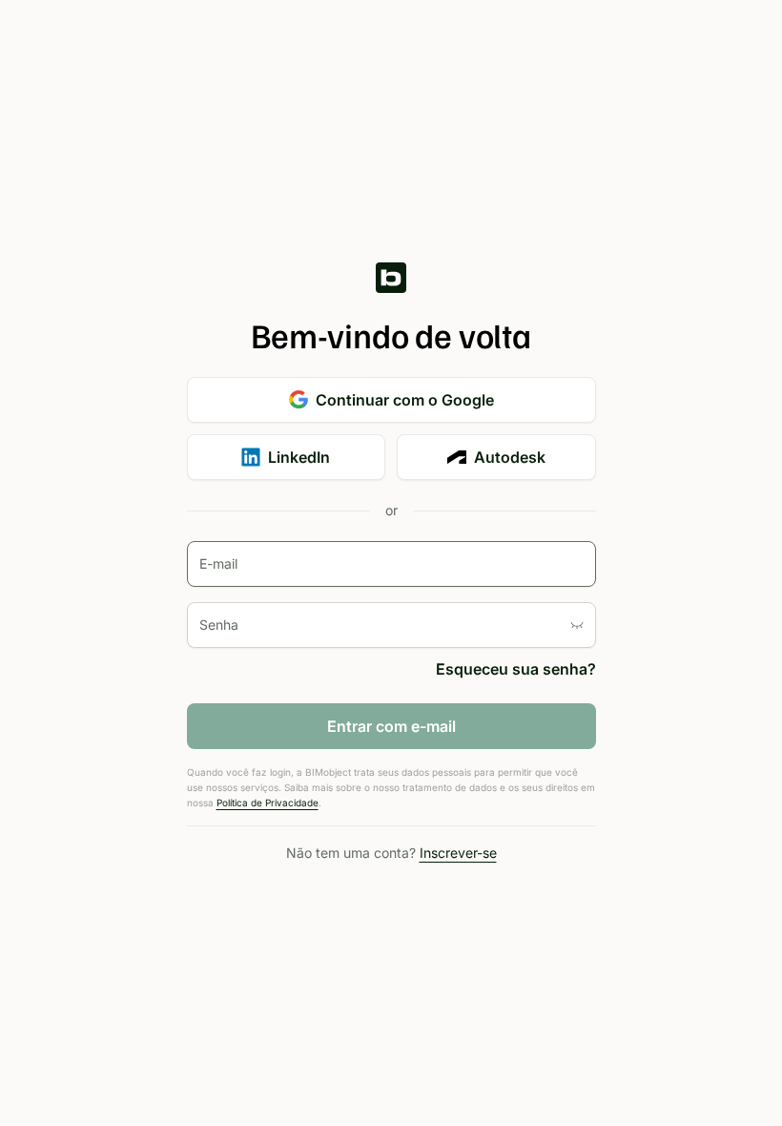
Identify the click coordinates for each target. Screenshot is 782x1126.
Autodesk (509, 457)
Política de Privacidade (267, 802)
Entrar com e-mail (391, 726)
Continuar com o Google (405, 399)
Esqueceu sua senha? (516, 668)
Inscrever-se (458, 852)
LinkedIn (299, 457)
